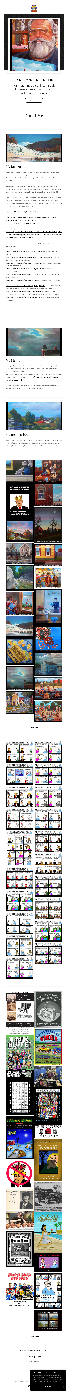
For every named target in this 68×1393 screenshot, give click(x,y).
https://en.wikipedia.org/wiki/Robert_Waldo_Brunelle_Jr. (26, 212)
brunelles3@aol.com (33, 1357)
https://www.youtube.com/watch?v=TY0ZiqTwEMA (23, 274)
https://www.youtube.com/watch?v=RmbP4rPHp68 (24, 257)
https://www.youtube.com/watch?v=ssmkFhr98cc (23, 292)
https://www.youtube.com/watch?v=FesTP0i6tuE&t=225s (26, 263)
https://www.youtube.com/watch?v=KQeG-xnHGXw (24, 252)
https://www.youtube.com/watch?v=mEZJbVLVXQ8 (24, 297)
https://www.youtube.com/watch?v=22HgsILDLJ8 (23, 280)
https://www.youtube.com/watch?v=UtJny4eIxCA (23, 269)
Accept (48, 1386)
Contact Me (34, 100)
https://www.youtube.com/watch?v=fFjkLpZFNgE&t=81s (25, 286)
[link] (34, 8)
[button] (10, 8)
